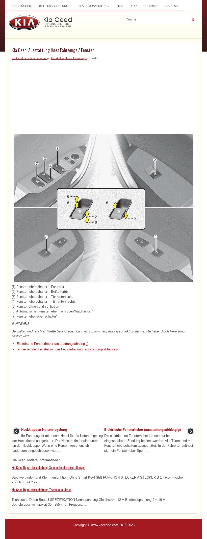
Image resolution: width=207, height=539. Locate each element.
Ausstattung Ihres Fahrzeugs (69, 58)
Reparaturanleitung (92, 5)
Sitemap (151, 5)
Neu (120, 5)
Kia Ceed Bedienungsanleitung (30, 58)
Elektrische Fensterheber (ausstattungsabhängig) (52, 344)
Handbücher (21, 5)
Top (134, 5)
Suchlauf (172, 5)
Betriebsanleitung (53, 5)
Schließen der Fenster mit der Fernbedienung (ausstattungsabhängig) (67, 349)
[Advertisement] (103, 95)
